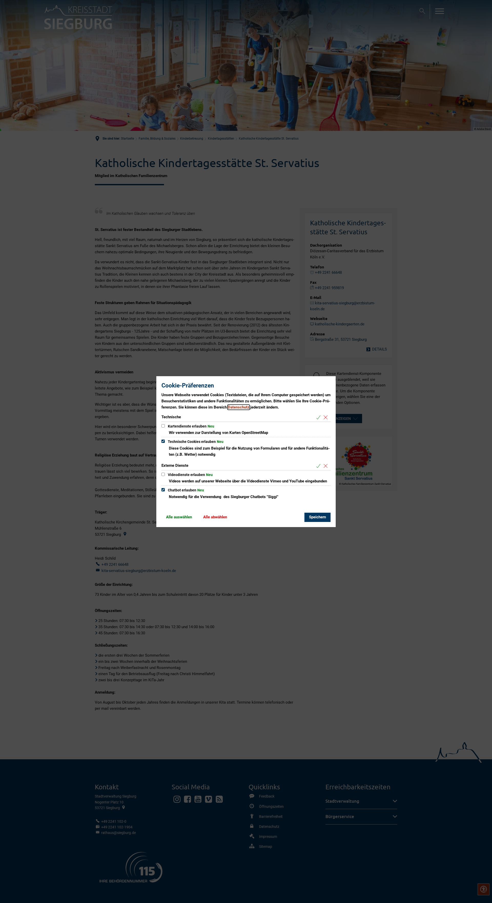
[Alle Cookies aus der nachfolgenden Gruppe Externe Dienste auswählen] (319, 466)
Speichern (317, 517)
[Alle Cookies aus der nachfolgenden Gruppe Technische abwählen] (326, 417)
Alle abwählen (215, 517)
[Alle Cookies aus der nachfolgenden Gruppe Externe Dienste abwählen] (326, 466)
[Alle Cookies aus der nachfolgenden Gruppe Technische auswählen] (319, 417)
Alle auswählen (179, 517)
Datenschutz (238, 407)
